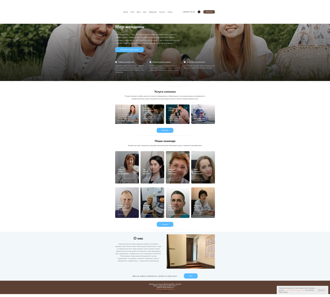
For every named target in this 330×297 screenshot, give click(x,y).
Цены (144, 12)
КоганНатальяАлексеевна (198, 171)
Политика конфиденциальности (165, 289)
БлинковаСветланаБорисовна (172, 171)
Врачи (139, 12)
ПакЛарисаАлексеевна (147, 171)
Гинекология (122, 108)
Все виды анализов (200, 108)
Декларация (165, 290)
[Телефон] (199, 12)
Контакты (162, 12)
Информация (153, 12)
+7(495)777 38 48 (188, 12)
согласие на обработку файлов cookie (294, 290)
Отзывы (170, 12)
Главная (125, 12)
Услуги (132, 12)
